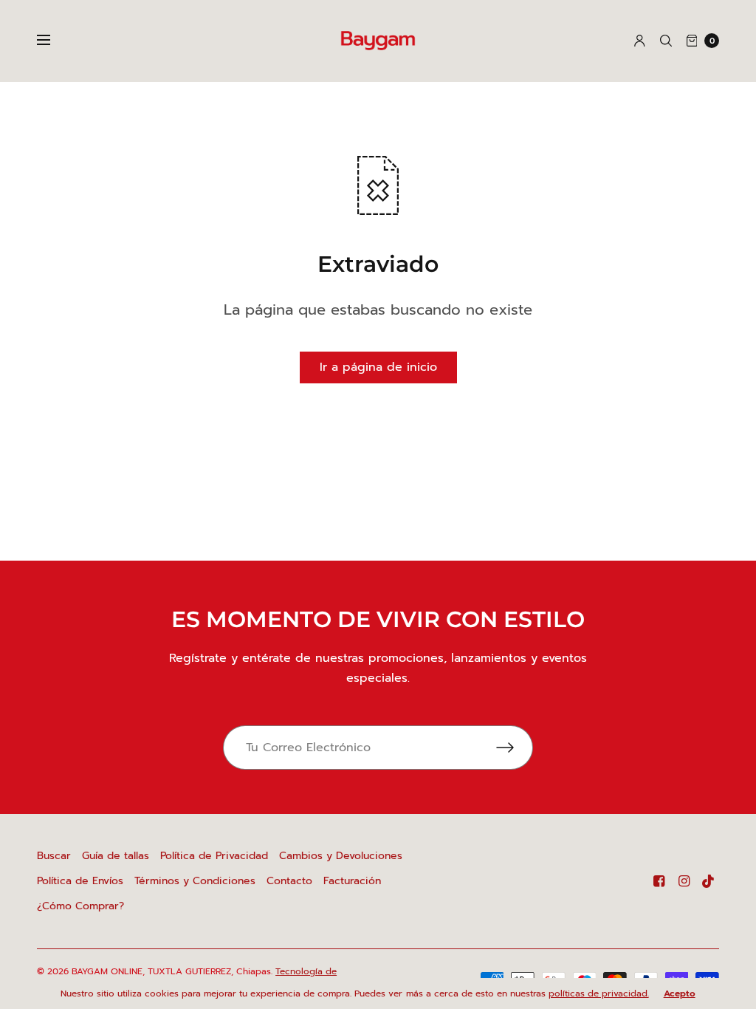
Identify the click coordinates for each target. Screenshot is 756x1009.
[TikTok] (708, 881)
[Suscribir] (514, 747)
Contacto (289, 881)
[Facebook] (658, 881)
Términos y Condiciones (194, 881)
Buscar (54, 855)
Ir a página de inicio (378, 367)
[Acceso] (639, 41)
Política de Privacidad (214, 855)
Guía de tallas (115, 855)
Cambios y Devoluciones (340, 855)
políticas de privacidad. (599, 993)
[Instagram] (683, 881)
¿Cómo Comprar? (80, 906)
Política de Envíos (80, 881)
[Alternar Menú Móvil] (53, 40)
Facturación (352, 881)
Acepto (679, 993)
